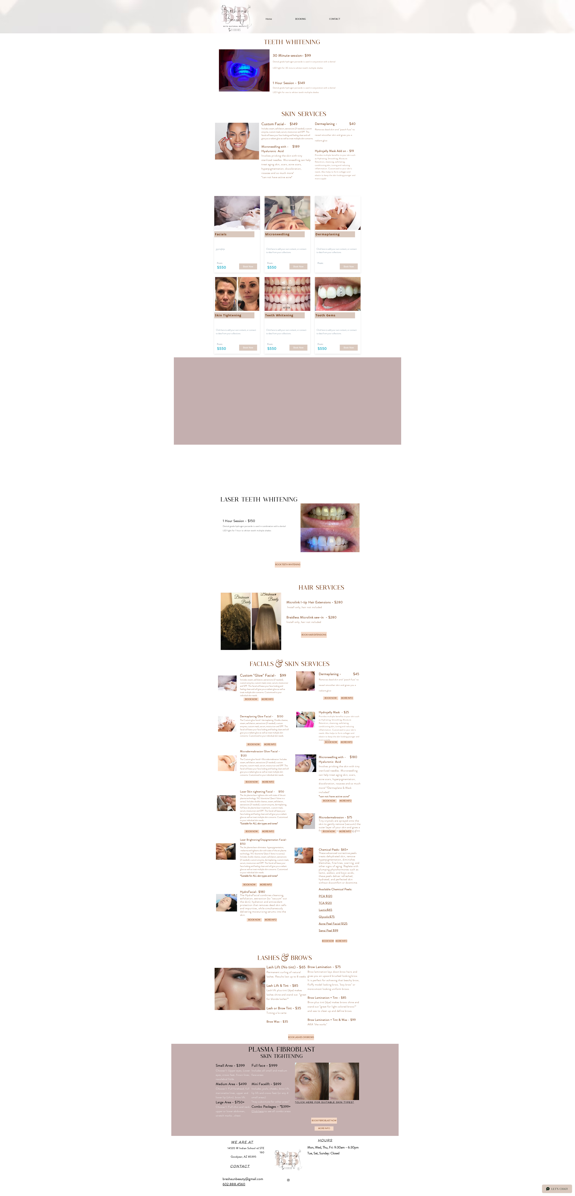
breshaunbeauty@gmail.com (243, 1179)
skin (288, 156)
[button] (248, 266)
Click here (258, 1111)
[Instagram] (288, 1180)
